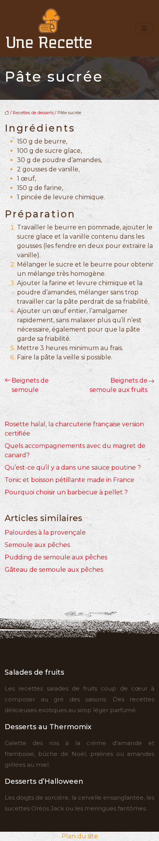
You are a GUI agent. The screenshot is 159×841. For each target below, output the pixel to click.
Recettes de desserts (33, 112)
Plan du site (79, 836)
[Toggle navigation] (144, 28)
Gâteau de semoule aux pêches (54, 569)
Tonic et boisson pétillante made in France (69, 480)
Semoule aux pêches (37, 545)
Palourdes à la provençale (45, 532)
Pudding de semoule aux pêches (56, 557)
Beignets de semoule (30, 385)
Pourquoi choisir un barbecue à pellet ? (66, 492)
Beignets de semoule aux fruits (118, 385)
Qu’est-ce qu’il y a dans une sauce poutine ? (73, 467)
